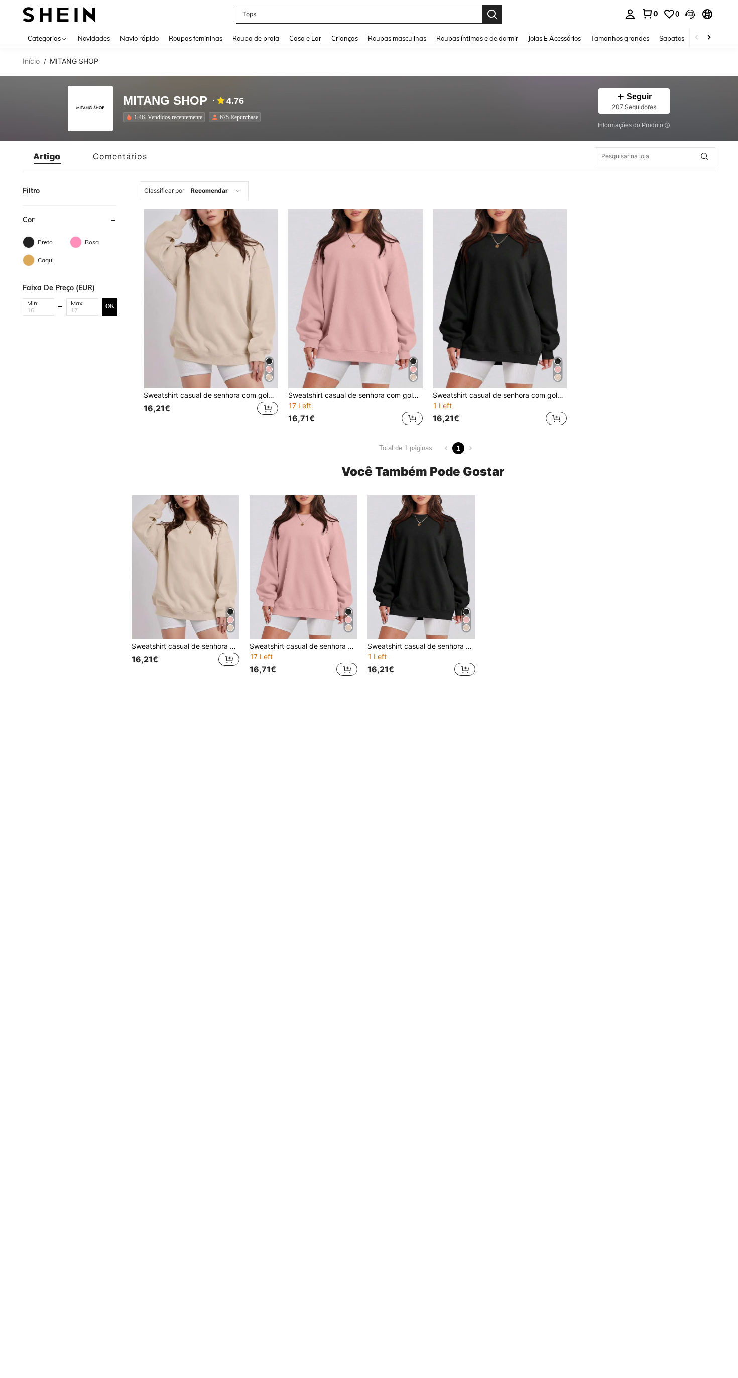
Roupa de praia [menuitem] (255, 38)
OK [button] (109, 306)
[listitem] (166, 117)
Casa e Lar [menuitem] (305, 38)
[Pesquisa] (492, 14)
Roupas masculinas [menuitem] (397, 38)
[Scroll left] (696, 38)
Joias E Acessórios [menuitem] (554, 38)
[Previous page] (446, 448)
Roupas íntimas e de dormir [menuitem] (477, 38)
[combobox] (194, 191)
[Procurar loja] (704, 156)
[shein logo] (59, 14)
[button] (690, 14)
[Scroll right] (708, 38)
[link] (649, 14)
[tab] (47, 156)
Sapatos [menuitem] (671, 38)
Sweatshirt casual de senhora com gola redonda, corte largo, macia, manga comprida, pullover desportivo (211, 395)
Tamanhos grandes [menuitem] (620, 38)
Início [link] (31, 61)
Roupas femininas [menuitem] (195, 38)
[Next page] (470, 448)
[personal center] (630, 14)
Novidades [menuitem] (94, 38)
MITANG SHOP (165, 101)
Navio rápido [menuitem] (139, 38)
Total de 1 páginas (405, 448)
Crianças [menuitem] (344, 38)
